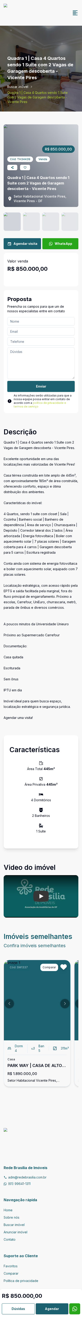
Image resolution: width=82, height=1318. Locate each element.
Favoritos (11, 1266)
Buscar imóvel (17, 87)
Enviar (41, 386)
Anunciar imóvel (15, 1232)
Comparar (11, 1273)
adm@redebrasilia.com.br (27, 1177)
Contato (9, 1239)
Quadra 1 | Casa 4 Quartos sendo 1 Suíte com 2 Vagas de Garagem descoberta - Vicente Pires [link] (37, 97)
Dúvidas (18, 1309)
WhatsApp (63, 244)
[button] (9, 1003)
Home (8, 1210)
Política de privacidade (21, 1281)
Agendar (52, 1309)
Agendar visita (25, 244)
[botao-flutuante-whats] (74, 1308)
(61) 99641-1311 (19, 1184)
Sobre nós (11, 1217)
